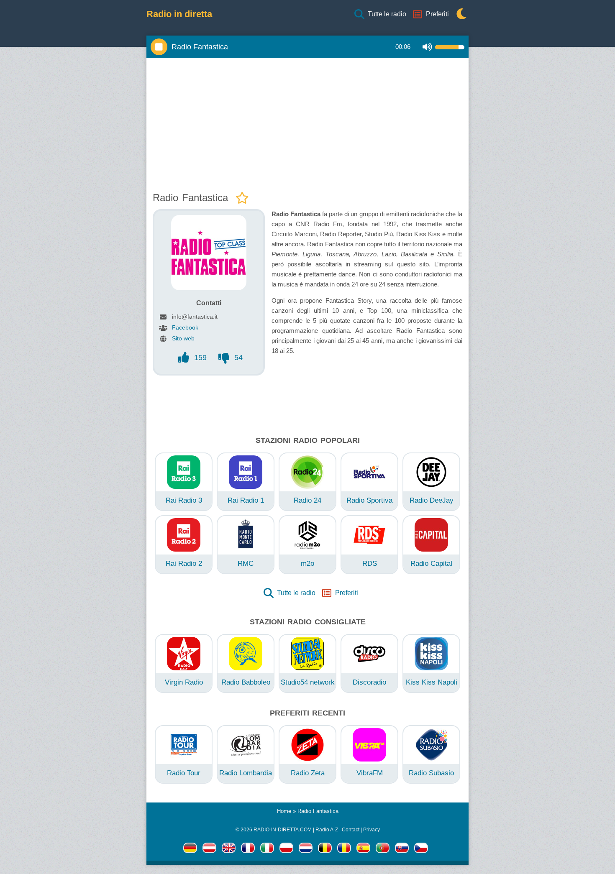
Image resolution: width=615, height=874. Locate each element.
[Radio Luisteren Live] (306, 849)
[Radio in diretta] (267, 849)
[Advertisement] (307, 122)
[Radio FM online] (286, 849)
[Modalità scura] (459, 14)
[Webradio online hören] (190, 849)
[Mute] (427, 47)
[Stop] (159, 46)
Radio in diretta (179, 14)
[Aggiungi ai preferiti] (242, 198)
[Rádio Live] (402, 849)
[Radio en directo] (363, 849)
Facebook (185, 327)
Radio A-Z (326, 830)
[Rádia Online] (421, 849)
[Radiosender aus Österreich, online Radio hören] (209, 849)
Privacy (371, 830)
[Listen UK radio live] (229, 849)
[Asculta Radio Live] (344, 849)
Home (284, 811)
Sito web (183, 338)
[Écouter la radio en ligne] (248, 849)
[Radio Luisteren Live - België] (325, 849)
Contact (350, 830)
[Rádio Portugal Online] (383, 849)
